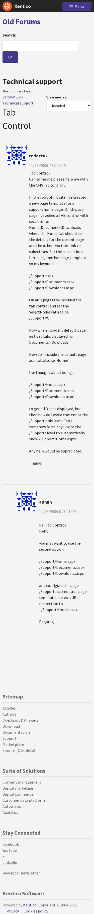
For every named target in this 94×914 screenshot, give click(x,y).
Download (11, 726)
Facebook (11, 844)
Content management (22, 782)
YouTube (10, 850)
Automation (13, 806)
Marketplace (13, 744)
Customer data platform (24, 800)
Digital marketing (18, 788)
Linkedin (10, 862)
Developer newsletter (21, 872)
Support (10, 738)
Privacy (13, 910)
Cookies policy (36, 910)
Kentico (30, 904)
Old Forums (21, 21)
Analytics (10, 812)
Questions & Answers (20, 720)
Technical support (18, 103)
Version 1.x (12, 96)
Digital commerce (18, 794)
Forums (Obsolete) (19, 750)
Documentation (16, 732)
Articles (9, 708)
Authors (9, 714)
